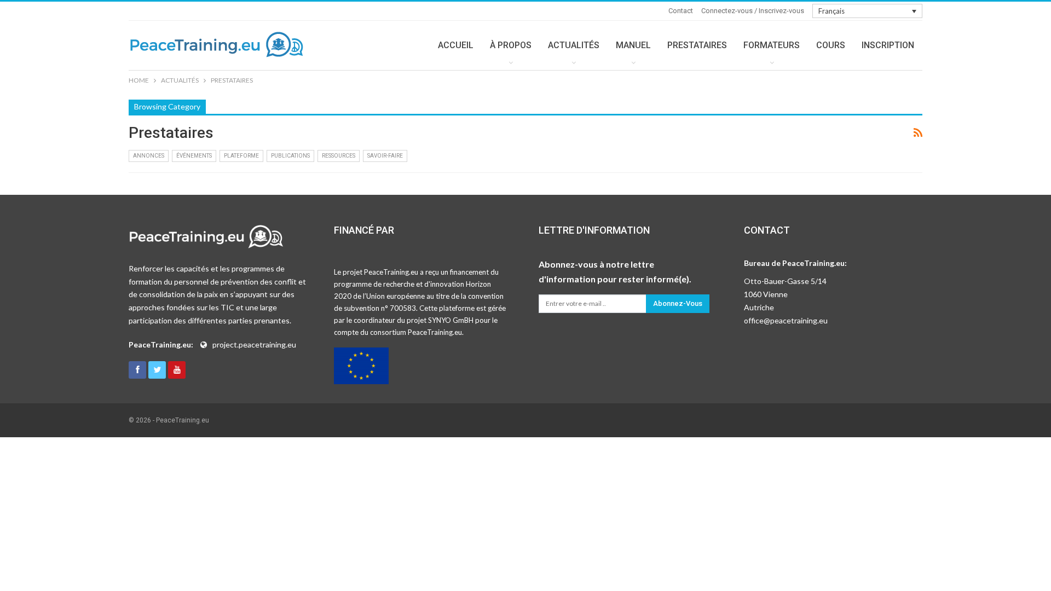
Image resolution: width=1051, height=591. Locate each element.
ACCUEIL (455, 45)
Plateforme (241, 156)
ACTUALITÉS (573, 45)
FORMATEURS (771, 45)
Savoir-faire (385, 156)
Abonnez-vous (677, 303)
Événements (194, 156)
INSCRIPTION (888, 45)
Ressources (338, 156)
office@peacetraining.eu (786, 320)
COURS (830, 45)
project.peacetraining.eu (254, 344)
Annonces (148, 156)
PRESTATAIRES (697, 45)
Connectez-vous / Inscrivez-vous (752, 11)
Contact (680, 11)
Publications (290, 156)
